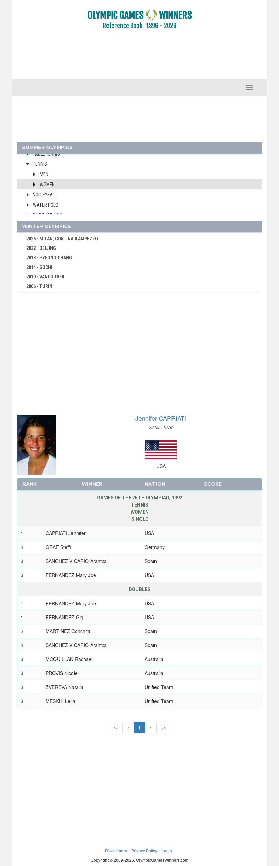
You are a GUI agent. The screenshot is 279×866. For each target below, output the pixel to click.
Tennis (40, 164)
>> (163, 727)
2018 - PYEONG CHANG (49, 257)
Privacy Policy (144, 850)
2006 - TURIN (39, 286)
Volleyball (45, 194)
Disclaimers (116, 850)
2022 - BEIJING (41, 248)
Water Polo (45, 205)
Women (47, 184)
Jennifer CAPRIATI (160, 418)
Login (167, 850)
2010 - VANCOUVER (45, 276)
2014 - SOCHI (39, 267)
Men (44, 174)
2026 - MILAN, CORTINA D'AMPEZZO (62, 238)
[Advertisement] (139, 59)
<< (115, 727)
